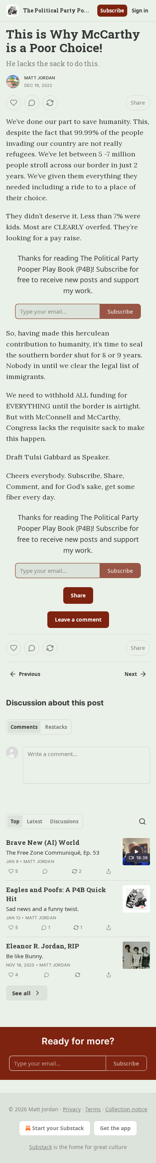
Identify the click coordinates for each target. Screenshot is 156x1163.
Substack (40, 1147)
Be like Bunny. (24, 956)
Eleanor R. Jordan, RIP (42, 946)
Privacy (72, 1109)
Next (131, 674)
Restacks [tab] (56, 727)
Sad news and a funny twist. (42, 908)
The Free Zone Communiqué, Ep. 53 (53, 852)
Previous (29, 674)
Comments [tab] (24, 727)
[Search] (142, 821)
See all (21, 993)
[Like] (13, 102)
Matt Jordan (39, 77)
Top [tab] (15, 821)
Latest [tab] (34, 821)
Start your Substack (58, 1128)
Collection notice (126, 1109)
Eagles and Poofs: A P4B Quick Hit (56, 894)
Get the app (115, 1128)
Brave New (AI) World (43, 842)
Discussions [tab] (64, 821)
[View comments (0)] (31, 102)
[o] (136, 852)
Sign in (140, 10)
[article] (78, 857)
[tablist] (39, 727)
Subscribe (112, 10)
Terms (93, 1109)
